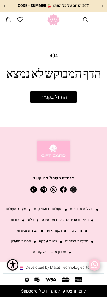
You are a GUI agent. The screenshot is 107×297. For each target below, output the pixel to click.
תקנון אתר (54, 230)
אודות (15, 219)
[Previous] (102, 5)
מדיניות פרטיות (77, 241)
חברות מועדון (21, 241)
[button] (85, 19)
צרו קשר (76, 230)
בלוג (30, 219)
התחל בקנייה (53, 97)
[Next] (4, 5)
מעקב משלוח (16, 209)
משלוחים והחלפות (48, 209)
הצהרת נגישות (27, 230)
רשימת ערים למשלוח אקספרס (65, 219)
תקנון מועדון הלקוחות (49, 252)
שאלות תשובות (82, 209)
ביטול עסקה (48, 241)
